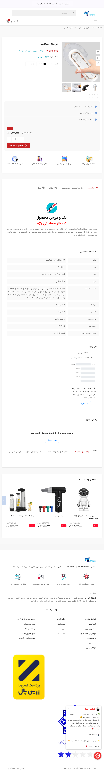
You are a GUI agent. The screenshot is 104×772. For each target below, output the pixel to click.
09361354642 (69, 566)
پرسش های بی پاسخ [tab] (34, 451)
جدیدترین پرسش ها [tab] (81, 451)
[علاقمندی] (98, 52)
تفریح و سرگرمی (43, 56)
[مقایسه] (98, 58)
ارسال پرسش (52, 440)
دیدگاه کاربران (39, 50)
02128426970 (83, 566)
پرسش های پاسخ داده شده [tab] (58, 451)
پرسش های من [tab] (15, 451)
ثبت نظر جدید (83, 403)
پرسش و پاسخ (25, 50)
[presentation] (100, 500)
